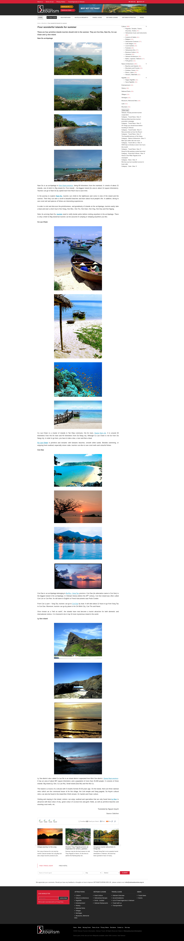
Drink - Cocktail (99, 900)
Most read (125, 110)
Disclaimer (113, 927)
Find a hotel (63, 865)
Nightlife (125, 77)
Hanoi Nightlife (131, 82)
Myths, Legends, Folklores (134, 58)
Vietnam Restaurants (101, 903)
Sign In (132, 1)
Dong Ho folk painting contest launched (133, 151)
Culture (126, 26)
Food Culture (98, 895)
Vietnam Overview (118, 895)
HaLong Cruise (87, 927)
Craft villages (130, 43)
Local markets (131, 45)
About (79, 927)
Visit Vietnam (121, 935)
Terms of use (95, 927)
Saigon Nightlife (131, 80)
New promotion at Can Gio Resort (132, 132)
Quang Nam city (100, 433)
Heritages (126, 97)
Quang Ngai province (111, 778)
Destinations (65, 17)
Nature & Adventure (129, 64)
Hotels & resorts (81, 17)
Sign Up (141, 1)
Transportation (117, 905)
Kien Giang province (66, 185)
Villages (125, 94)
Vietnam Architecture (133, 56)
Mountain (126, 107)
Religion (129, 39)
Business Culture (132, 52)
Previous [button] (36, 845)
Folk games (130, 61)
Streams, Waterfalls (132, 74)
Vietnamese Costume (133, 41)
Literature (129, 54)
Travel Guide (132, 130)
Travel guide (97, 17)
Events (140, 898)
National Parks (127, 91)
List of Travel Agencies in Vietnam (123, 900)
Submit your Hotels (66, 10)
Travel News (132, 117)
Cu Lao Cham (42, 443)
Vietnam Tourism (83, 931)
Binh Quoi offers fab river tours (131, 140)
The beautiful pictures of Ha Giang (132, 136)
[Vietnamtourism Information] (48, 9)
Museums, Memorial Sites (131, 100)
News (142, 17)
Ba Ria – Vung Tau (72, 593)
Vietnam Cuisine (112, 17)
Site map (127, 927)
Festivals (129, 48)
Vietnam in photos (129, 17)
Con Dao (75, 603)
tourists (59, 214)
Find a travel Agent (46, 865)
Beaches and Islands (133, 66)
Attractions (51, 17)
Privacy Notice (105, 927)
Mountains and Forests (133, 68)
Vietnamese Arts (131, 50)
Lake (125, 103)
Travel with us (132, 142)
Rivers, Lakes (131, 72)
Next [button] (120, 845)
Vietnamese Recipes (100, 898)
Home (40, 17)
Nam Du (59, 196)
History (125, 88)
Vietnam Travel (100, 931)
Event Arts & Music (134, 153)
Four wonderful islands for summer (57, 23)
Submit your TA (65, 6)
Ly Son (114, 799)
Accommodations (118, 898)
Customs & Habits (132, 37)
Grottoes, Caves (131, 70)
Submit (125, 873)
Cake (129, 166)
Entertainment (127, 85)
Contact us (120, 927)
